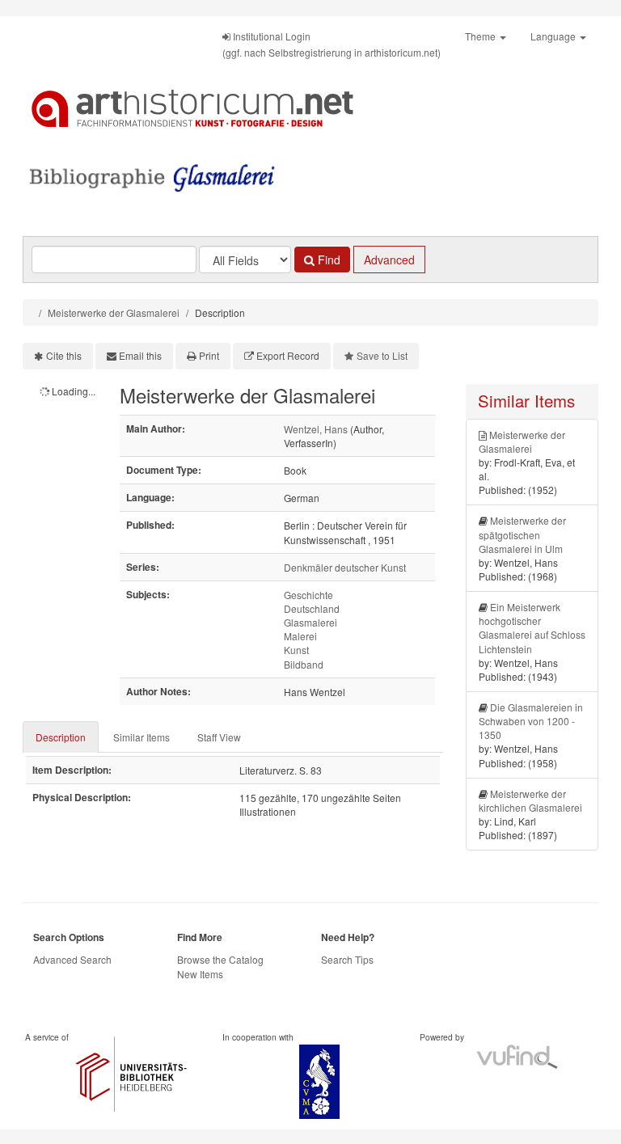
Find (327, 259)
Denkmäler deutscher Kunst (345, 567)
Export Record (287, 355)
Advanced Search (72, 959)
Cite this (64, 355)
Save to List (382, 355)
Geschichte (308, 595)
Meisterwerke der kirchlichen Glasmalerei (530, 800)
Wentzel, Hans (316, 429)
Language (554, 36)
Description (61, 737)
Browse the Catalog (220, 959)
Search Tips (347, 959)
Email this (140, 355)
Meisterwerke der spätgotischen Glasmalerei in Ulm (522, 534)
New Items (200, 974)
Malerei (300, 636)
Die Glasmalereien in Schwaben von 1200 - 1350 (531, 720)
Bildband (303, 664)
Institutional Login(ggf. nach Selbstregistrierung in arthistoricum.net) (331, 44)
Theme (481, 36)
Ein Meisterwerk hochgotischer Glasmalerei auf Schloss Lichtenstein (532, 627)
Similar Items (141, 737)
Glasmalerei (310, 622)
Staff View (219, 737)
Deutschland (312, 608)
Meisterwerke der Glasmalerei (114, 312)
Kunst (296, 649)
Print (209, 355)
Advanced (389, 259)
